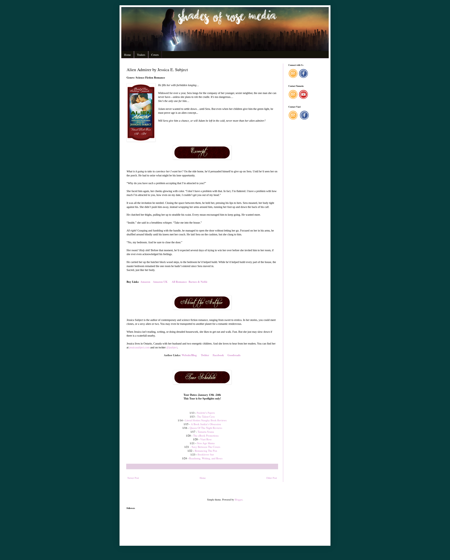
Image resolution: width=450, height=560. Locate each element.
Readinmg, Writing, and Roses (206, 458)
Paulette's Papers (206, 412)
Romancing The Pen (205, 450)
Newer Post (133, 478)
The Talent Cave (206, 416)
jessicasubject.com (139, 347)
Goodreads (233, 355)
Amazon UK (160, 282)
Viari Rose (206, 439)
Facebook (218, 355)
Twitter (205, 355)
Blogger (238, 499)
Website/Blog (189, 355)
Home (127, 55)
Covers (155, 55)
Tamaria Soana (206, 431)
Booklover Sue (206, 454)
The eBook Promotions (206, 435)
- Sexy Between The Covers (205, 447)
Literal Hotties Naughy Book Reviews (206, 420)
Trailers (141, 55)
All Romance (179, 282)
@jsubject (171, 347)
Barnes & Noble (198, 282)
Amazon (145, 282)
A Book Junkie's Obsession (206, 424)
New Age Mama (206, 443)
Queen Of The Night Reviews (206, 428)
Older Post (271, 478)
